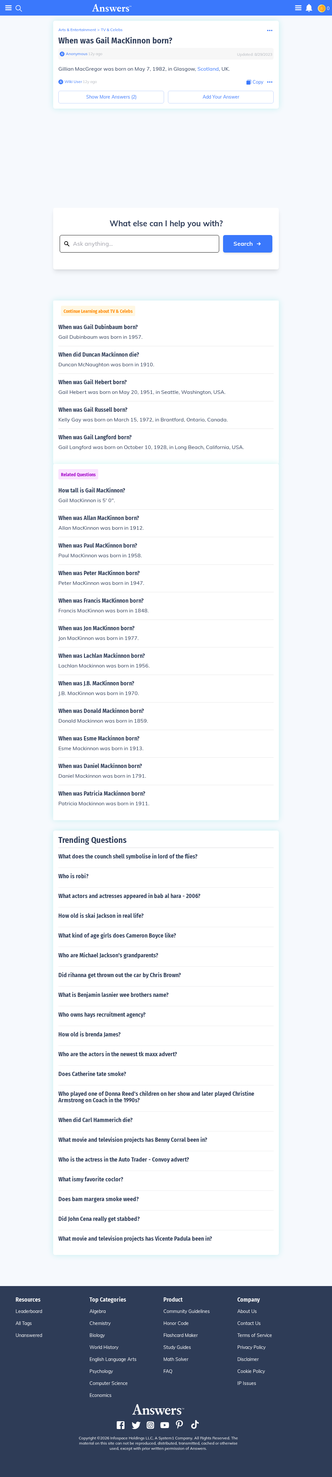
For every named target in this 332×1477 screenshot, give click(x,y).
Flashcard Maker (180, 1335)
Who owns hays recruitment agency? (102, 1014)
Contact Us (249, 1323)
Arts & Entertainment (77, 29)
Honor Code (176, 1323)
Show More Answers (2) (111, 97)
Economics (100, 1395)
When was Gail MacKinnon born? (115, 41)
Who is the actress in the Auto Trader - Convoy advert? (123, 1159)
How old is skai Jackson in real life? (101, 915)
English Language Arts (112, 1359)
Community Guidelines (186, 1311)
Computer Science (108, 1383)
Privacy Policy (251, 1347)
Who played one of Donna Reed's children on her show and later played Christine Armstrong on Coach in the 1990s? (156, 1097)
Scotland (208, 68)
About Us (247, 1311)
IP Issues (246, 1383)
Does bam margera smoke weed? (98, 1199)
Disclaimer (248, 1359)
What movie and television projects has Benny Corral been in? (132, 1139)
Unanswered (29, 1335)
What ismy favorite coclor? (90, 1179)
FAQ (167, 1371)
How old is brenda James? (89, 1034)
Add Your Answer (221, 97)
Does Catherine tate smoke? (92, 1074)
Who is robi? (73, 876)
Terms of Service (254, 1335)
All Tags (24, 1323)
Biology (97, 1335)
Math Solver (175, 1359)
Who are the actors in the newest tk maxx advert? (117, 1054)
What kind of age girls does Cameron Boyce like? (117, 935)
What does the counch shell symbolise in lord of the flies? (127, 856)
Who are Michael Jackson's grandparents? (108, 955)
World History (103, 1347)
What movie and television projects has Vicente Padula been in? (135, 1238)
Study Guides (177, 1347)
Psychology (101, 1371)
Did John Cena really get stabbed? (99, 1219)
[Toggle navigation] (8, 8)
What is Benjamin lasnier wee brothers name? (113, 994)
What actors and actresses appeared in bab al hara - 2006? (129, 896)
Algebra (97, 1311)
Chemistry (100, 1323)
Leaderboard (29, 1311)
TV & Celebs (112, 29)
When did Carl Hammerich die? (95, 1120)
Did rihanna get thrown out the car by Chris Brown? (119, 975)
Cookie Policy (251, 1371)
